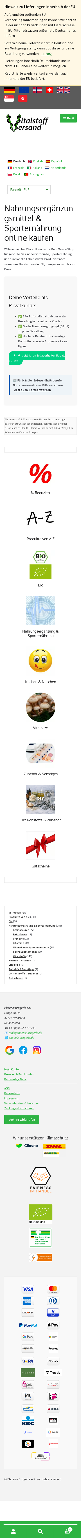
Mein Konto (11, 1069)
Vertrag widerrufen (22, 1119)
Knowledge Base (15, 1079)
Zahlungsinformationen (19, 1108)
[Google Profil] (9, 1050)
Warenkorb (62, 1528)
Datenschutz (12, 1093)
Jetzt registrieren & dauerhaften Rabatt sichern (37, 358)
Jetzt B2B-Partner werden (32, 390)
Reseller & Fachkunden (19, 1074)
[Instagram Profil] (36, 1050)
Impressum (11, 1098)
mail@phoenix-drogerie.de (25, 1033)
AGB (7, 1088)
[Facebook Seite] (23, 1050)
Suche (40, 1531)
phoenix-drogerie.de (21, 1038)
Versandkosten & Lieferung (21, 1103)
